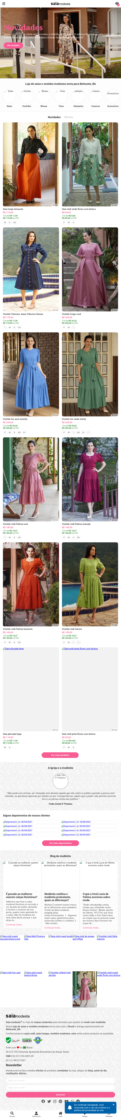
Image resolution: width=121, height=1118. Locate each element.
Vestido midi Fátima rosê (15, 524)
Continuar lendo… (14, 924)
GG (14, 222)
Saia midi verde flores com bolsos (79, 209)
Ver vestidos (13, 45)
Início (60, 1116)
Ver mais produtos (60, 755)
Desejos (84, 1116)
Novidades (54, 117)
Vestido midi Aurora (72, 629)
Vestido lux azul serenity (15, 419)
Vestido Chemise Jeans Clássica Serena (23, 314)
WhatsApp (109, 1116)
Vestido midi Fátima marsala (76, 524)
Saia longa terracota (13, 209)
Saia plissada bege (12, 734)
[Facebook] (43, 1101)
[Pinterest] (60, 1101)
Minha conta (36, 1116)
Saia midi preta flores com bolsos (78, 734)
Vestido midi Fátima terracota (17, 629)
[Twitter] (49, 1101)
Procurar (12, 1116)
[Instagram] (54, 1101)
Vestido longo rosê (71, 314)
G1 (24, 432)
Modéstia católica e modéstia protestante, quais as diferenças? (57, 897)
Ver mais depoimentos (60, 843)
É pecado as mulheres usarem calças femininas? (21, 895)
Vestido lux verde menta (74, 419)
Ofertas (68, 117)
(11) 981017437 (16, 1060)
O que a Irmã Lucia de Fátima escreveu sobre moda (96, 897)
